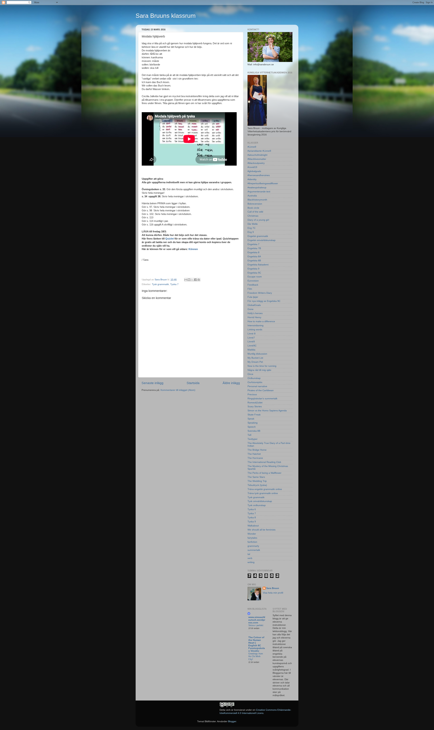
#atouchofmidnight (257, 155)
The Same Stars (256, 477)
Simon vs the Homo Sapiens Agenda (267, 410)
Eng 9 (251, 232)
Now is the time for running (262, 366)
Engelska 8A (254, 256)
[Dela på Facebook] (195, 279)
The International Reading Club (264, 462)
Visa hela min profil (273, 593)
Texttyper (253, 439)
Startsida (193, 383)
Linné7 (251, 337)
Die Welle (253, 224)
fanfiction (252, 542)
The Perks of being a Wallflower (264, 473)
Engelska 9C (254, 273)
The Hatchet (254, 454)
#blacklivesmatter (257, 159)
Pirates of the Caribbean (261, 390)
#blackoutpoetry (256, 163)
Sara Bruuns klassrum (166, 15)
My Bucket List (255, 358)
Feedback (253, 285)
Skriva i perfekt (255, 625)
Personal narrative (257, 386)
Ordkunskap (254, 378)
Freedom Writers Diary (260, 293)
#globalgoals (254, 171)
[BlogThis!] (189, 279)
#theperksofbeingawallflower (263, 183)
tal (249, 554)
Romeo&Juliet (255, 402)
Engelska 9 (253, 268)
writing (251, 562)
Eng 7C (251, 228)
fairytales (252, 538)
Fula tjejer (253, 297)
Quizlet (169, 238)
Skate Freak (254, 414)
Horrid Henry (254, 317)
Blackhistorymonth (257, 199)
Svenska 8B (254, 431)
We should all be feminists (261, 529)
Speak (251, 418)
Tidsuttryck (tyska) (257, 485)
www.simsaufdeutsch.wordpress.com (256, 620)
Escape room (255, 276)
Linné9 (251, 341)
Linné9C (252, 345)
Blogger (232, 721)
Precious (252, 394)
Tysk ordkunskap (257, 505)
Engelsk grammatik (258, 236)
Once (250, 374)
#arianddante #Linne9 (259, 151)
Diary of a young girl (258, 220)
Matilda (251, 349)
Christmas (253, 216)
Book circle (253, 208)
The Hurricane (255, 458)
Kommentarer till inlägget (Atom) (178, 390)
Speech (252, 427)
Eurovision (253, 280)
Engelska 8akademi (258, 264)
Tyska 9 (252, 521)
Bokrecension (255, 204)
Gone (250, 309)
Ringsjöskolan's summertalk (262, 398)
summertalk (254, 550)
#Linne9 (252, 147)
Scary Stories (255, 406)
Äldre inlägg (231, 383)
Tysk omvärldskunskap (260, 501)
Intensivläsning (255, 325)
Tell (249, 435)
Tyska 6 (252, 509)
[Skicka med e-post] (186, 279)
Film (250, 289)
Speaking (253, 423)
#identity (252, 179)
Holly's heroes (255, 313)
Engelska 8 (253, 252)
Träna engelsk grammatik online (265, 489)
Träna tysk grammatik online (263, 493)
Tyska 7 (174, 284)
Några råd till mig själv (259, 370)
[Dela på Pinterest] (198, 279)
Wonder (252, 534)
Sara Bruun (272, 588)
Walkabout (253, 525)
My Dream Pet (255, 362)
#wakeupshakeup (257, 187)
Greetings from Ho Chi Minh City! (255, 656)
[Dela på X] (192, 279)
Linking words (255, 329)
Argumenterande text (259, 191)
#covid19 (252, 167)
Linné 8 (251, 333)
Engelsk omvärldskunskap (261, 240)
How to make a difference (261, 321)
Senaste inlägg (152, 383)
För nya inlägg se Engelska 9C (264, 301)
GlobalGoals (254, 305)
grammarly (253, 546)
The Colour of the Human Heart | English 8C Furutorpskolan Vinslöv (256, 644)
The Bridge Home (257, 450)
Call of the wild (255, 212)
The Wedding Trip (257, 481)
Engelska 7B (254, 248)
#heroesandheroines (259, 175)
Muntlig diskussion (257, 354)
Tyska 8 (252, 517)
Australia (252, 195)
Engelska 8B (254, 260)
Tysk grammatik (160, 284)
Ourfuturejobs (255, 382)
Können (193, 249)
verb (250, 558)
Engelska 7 (253, 244)
